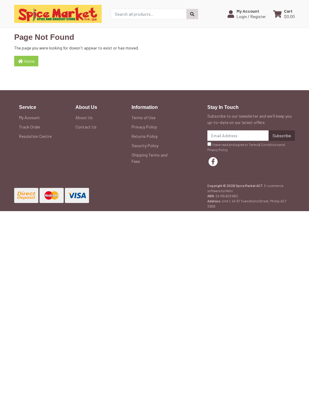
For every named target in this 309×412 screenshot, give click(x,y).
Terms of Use (143, 117)
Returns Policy (145, 136)
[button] (247, 13)
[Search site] (192, 14)
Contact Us (86, 126)
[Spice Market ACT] (58, 13)
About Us (84, 117)
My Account (29, 117)
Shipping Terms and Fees (149, 158)
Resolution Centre (35, 136)
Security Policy (145, 145)
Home (28, 61)
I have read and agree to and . (246, 147)
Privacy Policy (144, 126)
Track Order (29, 126)
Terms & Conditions (263, 145)
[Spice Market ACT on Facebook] (213, 161)
